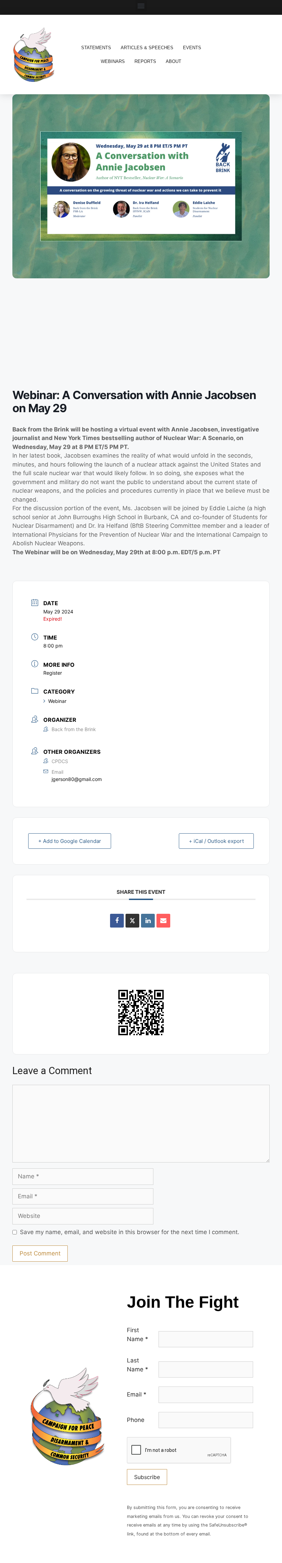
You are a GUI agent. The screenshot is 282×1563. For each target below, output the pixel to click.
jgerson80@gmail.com (77, 779)
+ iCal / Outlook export (216, 841)
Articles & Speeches (147, 47)
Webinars (113, 61)
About (173, 61)
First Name (137, 1334)
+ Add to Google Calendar (69, 841)
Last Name (137, 1365)
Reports (145, 61)
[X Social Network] (132, 921)
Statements (96, 47)
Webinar (57, 701)
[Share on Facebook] (117, 921)
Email (137, 1394)
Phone (135, 1419)
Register (52, 673)
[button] (141, 5)
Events (192, 47)
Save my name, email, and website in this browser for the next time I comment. (129, 1232)
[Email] (163, 921)
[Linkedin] (148, 921)
